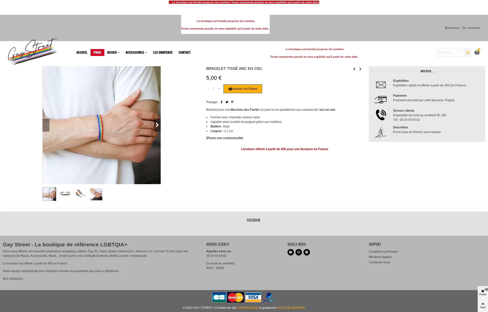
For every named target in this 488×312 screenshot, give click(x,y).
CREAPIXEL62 (247, 307)
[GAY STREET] (40, 52)
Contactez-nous (379, 262)
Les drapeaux (163, 52)
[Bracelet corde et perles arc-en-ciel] (354, 69)
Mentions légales (380, 257)
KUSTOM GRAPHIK (291, 307)
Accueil (81, 52)
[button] (157, 125)
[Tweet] (227, 102)
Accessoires (135, 52)
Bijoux (112, 52)
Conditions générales (383, 251)
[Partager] (221, 102)
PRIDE (97, 52)
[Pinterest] (232, 102)
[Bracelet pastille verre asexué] (360, 69)
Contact (185, 52)
